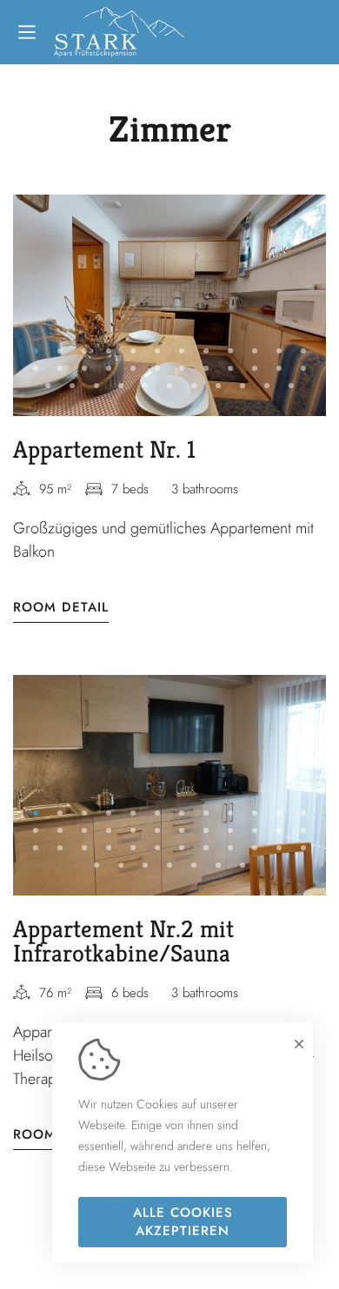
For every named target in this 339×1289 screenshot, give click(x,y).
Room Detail (61, 607)
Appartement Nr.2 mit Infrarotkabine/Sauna (123, 941)
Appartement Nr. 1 (104, 449)
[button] (35, 351)
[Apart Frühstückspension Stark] (119, 32)
